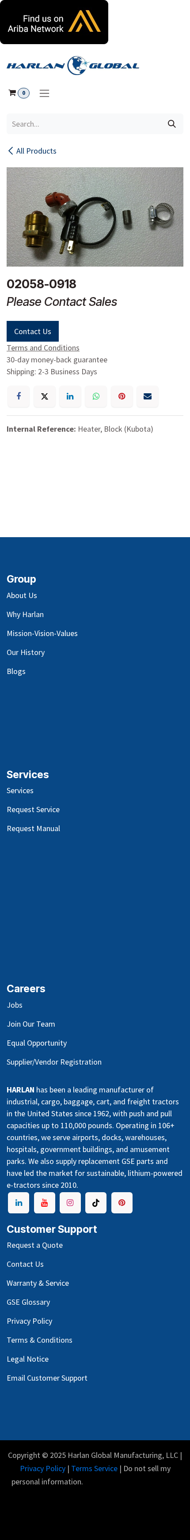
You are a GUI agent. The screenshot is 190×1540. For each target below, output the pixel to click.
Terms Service (94, 1468)
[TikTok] (95, 1202)
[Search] (171, 123)
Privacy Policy (42, 1468)
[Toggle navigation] (44, 93)
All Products (36, 151)
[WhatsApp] (95, 396)
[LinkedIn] (70, 396)
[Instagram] (70, 1202)
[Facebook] (18, 396)
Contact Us (32, 331)
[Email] (147, 396)
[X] (44, 396)
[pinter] (122, 1202)
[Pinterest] (122, 396)
